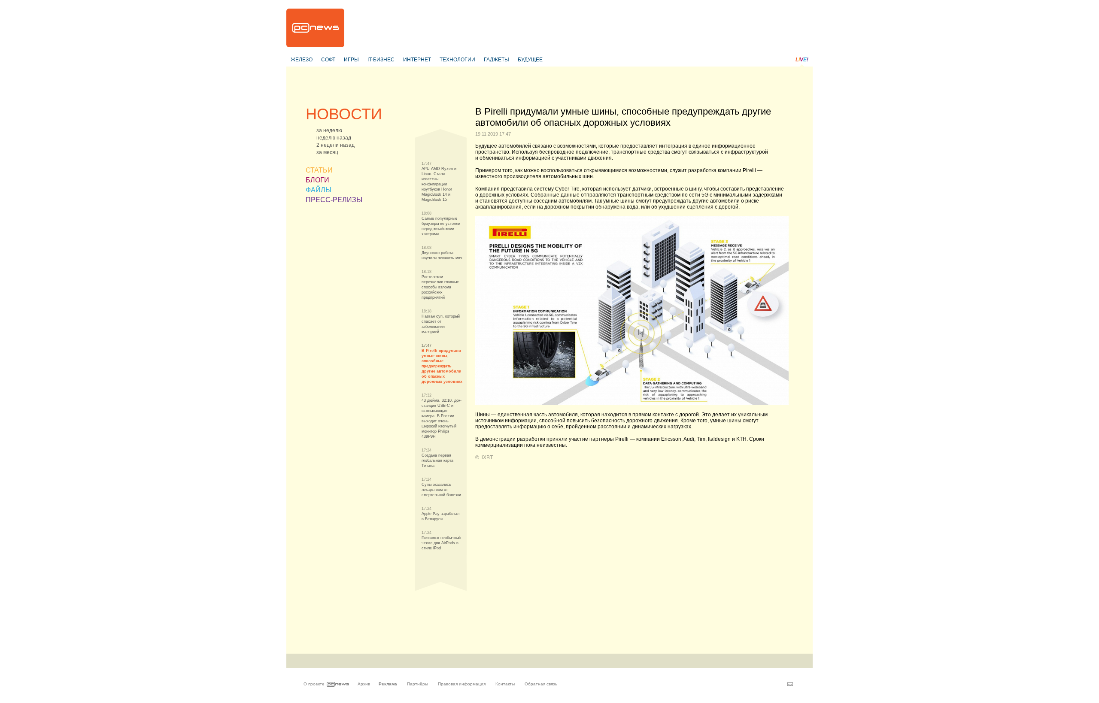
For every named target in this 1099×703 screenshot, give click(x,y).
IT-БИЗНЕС (381, 60)
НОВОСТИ (344, 114)
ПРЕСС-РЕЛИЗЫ (334, 199)
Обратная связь (541, 684)
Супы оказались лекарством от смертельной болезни (441, 489)
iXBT (487, 458)
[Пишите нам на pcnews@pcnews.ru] (790, 684)
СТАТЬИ (319, 170)
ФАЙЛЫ (318, 190)
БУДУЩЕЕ (530, 60)
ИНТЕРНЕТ (417, 60)
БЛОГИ (317, 180)
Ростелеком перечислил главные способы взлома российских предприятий (440, 287)
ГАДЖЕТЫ (496, 60)
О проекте (314, 684)
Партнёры (417, 684)
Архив (364, 684)
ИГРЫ (351, 60)
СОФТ (328, 60)
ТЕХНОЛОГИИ (457, 60)
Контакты (505, 684)
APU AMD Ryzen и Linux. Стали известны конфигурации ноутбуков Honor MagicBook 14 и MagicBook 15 (439, 184)
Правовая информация (462, 684)
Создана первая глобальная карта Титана (437, 460)
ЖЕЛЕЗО (302, 60)
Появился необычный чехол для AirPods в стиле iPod (441, 543)
